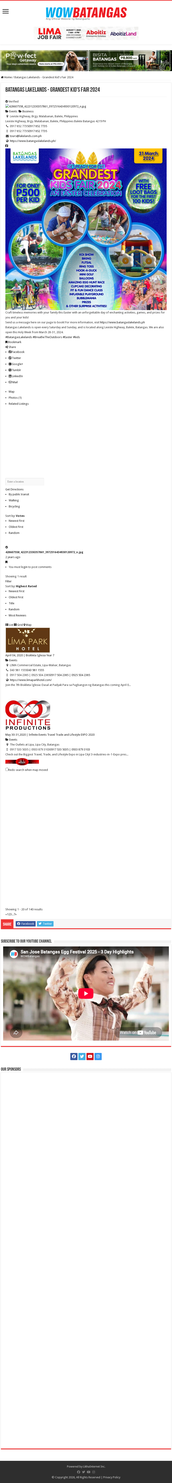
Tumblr (16, 370)
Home (8, 77)
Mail (15, 382)
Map (12, 391)
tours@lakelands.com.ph (26, 136)
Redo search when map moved (28, 770)
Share (12, 347)
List (10, 624)
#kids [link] (76, 337)
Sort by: (15, 516)
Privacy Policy (111, 1477)
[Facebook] (73, 1056)
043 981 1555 (35, 670)
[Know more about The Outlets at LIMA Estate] (86, 33)
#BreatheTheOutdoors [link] (47, 337)
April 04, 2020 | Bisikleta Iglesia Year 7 (29, 655)
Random (14, 533)
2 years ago (12, 557)
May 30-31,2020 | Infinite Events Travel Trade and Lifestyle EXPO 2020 (50, 734)
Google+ (17, 364)
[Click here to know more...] (86, 60)
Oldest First (16, 526)
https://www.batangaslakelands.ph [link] (122, 322)
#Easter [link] (67, 337)
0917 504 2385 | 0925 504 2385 (70, 675)
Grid (20, 624)
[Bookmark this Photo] (6, 562)
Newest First (16, 520)
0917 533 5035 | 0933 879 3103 (70, 749)
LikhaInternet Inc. (94, 1466)
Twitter (16, 358)
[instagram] (98, 1056)
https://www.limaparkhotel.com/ (31, 680)
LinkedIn (17, 376)
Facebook (17, 352)
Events (13, 111)
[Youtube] (90, 1056)
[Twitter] (82, 1056)
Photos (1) (15, 397)
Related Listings (19, 403)
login (24, 567)
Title (11, 603)
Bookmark (14, 342)
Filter (8, 581)
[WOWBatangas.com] (86, 12)
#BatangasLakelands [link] (18, 337)
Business (28, 111)
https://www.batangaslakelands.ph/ (33, 141)
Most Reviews (17, 615)
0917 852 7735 (37, 126)
